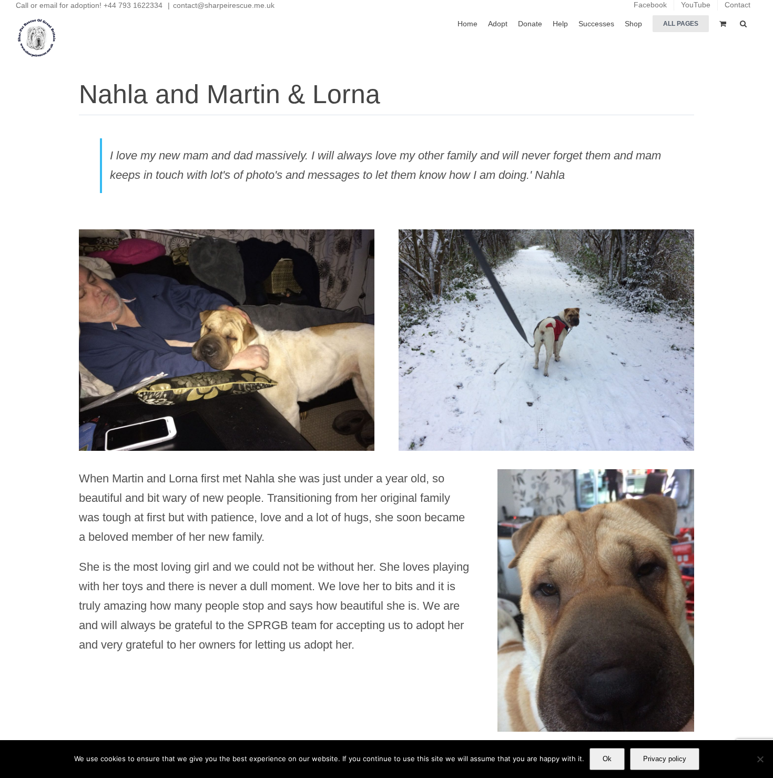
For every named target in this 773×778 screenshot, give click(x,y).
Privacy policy (664, 759)
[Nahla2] (546, 234)
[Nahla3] (226, 234)
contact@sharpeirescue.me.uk (223, 5)
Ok (607, 759)
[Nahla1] (595, 474)
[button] (743, 23)
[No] (760, 759)
